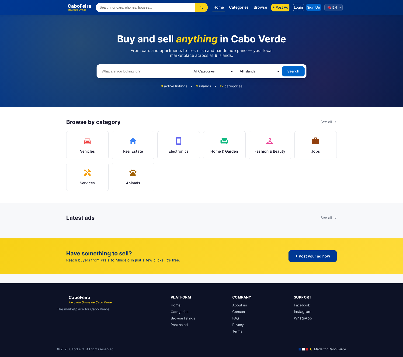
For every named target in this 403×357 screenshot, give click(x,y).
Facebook (302, 305)
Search (293, 71)
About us (239, 305)
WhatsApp (303, 318)
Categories (239, 7)
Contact (238, 312)
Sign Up (313, 7)
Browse (260, 7)
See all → (328, 122)
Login (298, 7)
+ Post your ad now (312, 256)
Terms (237, 331)
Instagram (302, 311)
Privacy (238, 325)
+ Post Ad (280, 7)
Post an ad (179, 325)
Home (218, 7)
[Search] (201, 7)
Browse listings (183, 318)
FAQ (235, 318)
